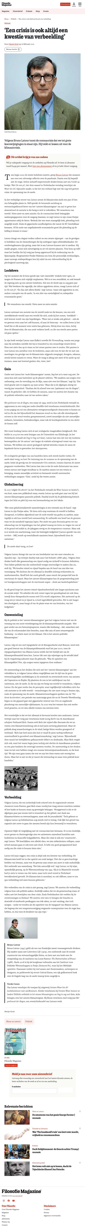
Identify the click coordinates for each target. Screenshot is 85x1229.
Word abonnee (65, 4)
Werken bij (6, 1222)
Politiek (13, 19)
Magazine (5, 11)
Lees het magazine (11, 1065)
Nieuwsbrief (17, 11)
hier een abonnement (42, 166)
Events (46, 11)
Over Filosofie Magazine (10, 1209)
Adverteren (6, 1219)
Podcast (29, 11)
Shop (38, 11)
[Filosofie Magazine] (7, 4)
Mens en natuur (13, 1021)
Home (6, 19)
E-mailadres (16, 1086)
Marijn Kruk (13, 44)
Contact (5, 1225)
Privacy (46, 1212)
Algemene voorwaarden (52, 1215)
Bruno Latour (62, 174)
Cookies (47, 1209)
